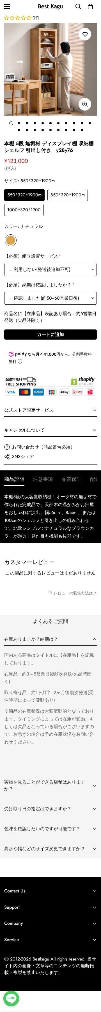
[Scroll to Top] (91, 982)
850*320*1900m (67, 195)
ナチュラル (10, 240)
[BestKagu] (50, 6)
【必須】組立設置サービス (32, 256)
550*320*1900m (24, 195)
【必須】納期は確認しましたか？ (39, 285)
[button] (90, 6)
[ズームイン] (85, 104)
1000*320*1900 (24, 210)
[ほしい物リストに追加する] (85, 34)
